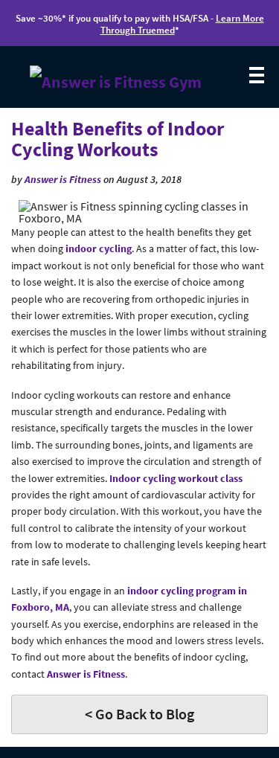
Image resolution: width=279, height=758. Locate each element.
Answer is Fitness (63, 179)
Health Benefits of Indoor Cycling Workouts (117, 139)
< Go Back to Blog (139, 713)
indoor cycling (98, 248)
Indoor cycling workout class (176, 478)
